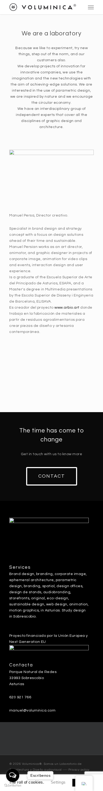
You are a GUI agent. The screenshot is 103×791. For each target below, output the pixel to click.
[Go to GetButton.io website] (12, 785)
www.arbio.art (66, 307)
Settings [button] (58, 782)
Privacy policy (79, 769)
